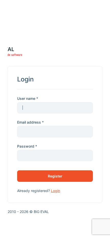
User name (26, 98)
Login (55, 190)
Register (55, 176)
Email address (29, 122)
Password (25, 146)
